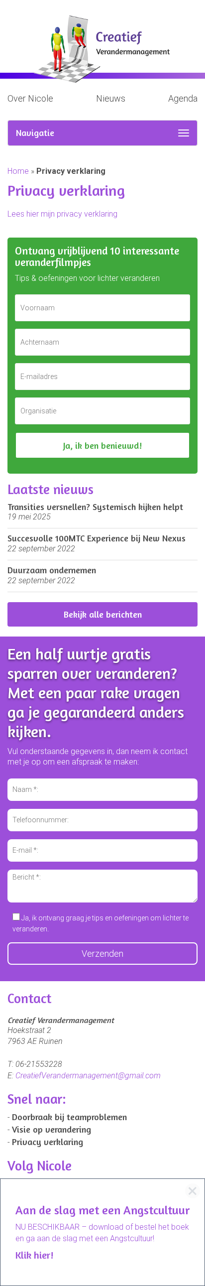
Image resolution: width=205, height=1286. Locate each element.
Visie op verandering (51, 1129)
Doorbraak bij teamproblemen (69, 1116)
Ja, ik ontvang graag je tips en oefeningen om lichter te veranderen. (100, 923)
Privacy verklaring (47, 1141)
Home (18, 171)
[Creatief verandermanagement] (102, 49)
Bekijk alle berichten (103, 614)
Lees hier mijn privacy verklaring (62, 214)
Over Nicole (30, 98)
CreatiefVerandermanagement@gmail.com (88, 1075)
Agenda (183, 98)
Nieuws (110, 98)
